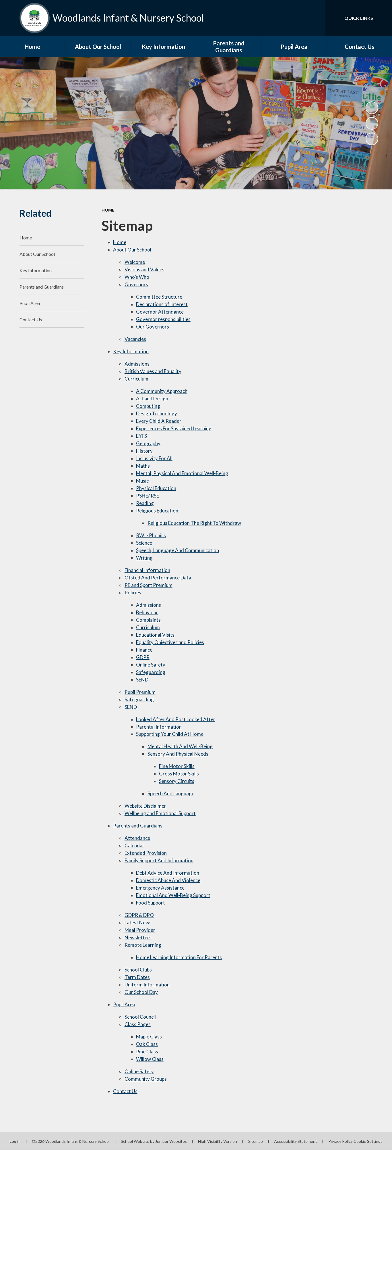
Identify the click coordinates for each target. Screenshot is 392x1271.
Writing (144, 558)
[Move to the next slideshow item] (372, 139)
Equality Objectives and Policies (170, 642)
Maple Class (149, 1037)
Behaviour (147, 612)
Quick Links (358, 18)
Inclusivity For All (154, 458)
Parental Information (159, 727)
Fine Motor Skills (177, 766)
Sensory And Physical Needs (178, 754)
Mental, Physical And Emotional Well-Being (182, 473)
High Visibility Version (217, 1141)
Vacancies (135, 339)
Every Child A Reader (158, 421)
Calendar (134, 845)
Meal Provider (140, 930)
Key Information (131, 351)
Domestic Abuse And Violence (168, 880)
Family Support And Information (159, 860)
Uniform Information (147, 985)
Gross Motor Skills (179, 774)
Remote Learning (143, 945)
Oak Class (147, 1044)
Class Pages (138, 1024)
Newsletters (138, 937)
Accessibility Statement (295, 1141)
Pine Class (147, 1052)
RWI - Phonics (151, 535)
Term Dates (137, 977)
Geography (148, 443)
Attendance (137, 838)
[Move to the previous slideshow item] (372, 123)
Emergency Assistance (160, 888)
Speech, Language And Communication (177, 550)
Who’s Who (137, 277)
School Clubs (138, 970)
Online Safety (150, 665)
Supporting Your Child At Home (169, 734)
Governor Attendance (160, 312)
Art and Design (152, 398)
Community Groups (146, 1079)
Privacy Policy (340, 1141)
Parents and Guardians (137, 826)
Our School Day (141, 992)
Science (144, 543)
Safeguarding (150, 672)
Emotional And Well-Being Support (173, 895)
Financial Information (147, 570)
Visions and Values (144, 269)
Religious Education (157, 511)
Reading (145, 503)
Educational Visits (155, 635)
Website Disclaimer (145, 806)
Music (142, 481)
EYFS (141, 436)
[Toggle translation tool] (295, 18)
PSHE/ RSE (147, 496)
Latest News (138, 922)
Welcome (135, 262)
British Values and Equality (153, 371)
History (144, 451)
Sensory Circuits (176, 781)
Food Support (150, 903)
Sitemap (255, 1141)
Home (108, 210)
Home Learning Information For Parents (179, 957)
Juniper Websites (171, 1141)
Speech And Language (171, 793)
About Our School (132, 250)
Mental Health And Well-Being (180, 746)
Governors (136, 284)
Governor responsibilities (163, 319)
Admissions (137, 364)
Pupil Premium (140, 692)
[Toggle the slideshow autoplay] (372, 107)
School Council (140, 1017)
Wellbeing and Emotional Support (160, 813)
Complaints (148, 620)
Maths (143, 466)
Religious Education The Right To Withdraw (194, 523)
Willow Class (150, 1059)
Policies (133, 593)
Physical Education (156, 488)
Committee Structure (159, 297)
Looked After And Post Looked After (175, 719)
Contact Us (125, 1091)
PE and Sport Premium (148, 585)
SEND (142, 680)
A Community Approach (161, 391)
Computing (148, 406)
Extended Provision (146, 853)
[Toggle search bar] (315, 18)
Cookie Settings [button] (368, 1141)
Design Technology (156, 413)
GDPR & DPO (139, 915)
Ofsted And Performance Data (158, 578)
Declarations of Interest (162, 304)
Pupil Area (124, 1004)
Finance (144, 650)
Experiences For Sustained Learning (173, 428)
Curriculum (136, 379)
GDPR (143, 657)
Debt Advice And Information (167, 873)
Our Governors (152, 327)
